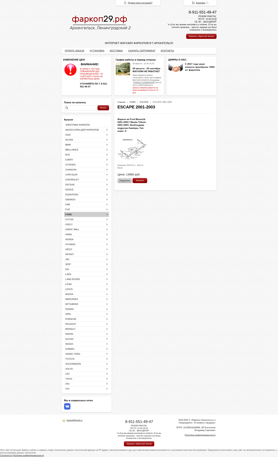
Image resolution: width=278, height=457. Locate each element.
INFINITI (69, 254)
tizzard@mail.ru (75, 420)
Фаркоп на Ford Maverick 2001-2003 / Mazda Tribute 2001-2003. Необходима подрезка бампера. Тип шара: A (131, 125)
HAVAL (68, 234)
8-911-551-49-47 (203, 12)
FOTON (69, 219)
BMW (68, 144)
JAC (67, 259)
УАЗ (67, 383)
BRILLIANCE (71, 149)
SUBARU (69, 349)
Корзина (200, 2)
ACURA (69, 139)
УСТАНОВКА (97, 50)
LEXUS (69, 289)
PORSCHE (70, 319)
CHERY (69, 159)
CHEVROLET (72, 179)
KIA (67, 269)
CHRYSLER (71, 174)
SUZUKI (69, 339)
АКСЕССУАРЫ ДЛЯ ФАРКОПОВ (82, 130)
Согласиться (6, 455)
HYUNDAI (70, 244)
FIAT (67, 209)
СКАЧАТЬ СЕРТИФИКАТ (141, 50)
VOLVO (69, 369)
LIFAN (68, 284)
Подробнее (124, 180)
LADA (68, 274)
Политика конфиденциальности (200, 435)
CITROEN (70, 164)
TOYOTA (69, 359)
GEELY (69, 224)
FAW (67, 204)
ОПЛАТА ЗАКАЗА (74, 50)
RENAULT (70, 329)
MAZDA (69, 294)
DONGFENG (71, 194)
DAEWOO (70, 199)
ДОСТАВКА (116, 50)
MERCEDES (71, 299)
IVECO (68, 249)
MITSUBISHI (71, 304)
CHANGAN (70, 169)
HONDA (69, 239)
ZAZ (67, 374)
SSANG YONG (72, 354)
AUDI (68, 134)
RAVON (69, 334)
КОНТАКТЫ (167, 50)
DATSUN (69, 184)
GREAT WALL (72, 229)
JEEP (68, 264)
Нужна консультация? (140, 2)
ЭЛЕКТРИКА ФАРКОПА (77, 125)
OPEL (68, 314)
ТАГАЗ (68, 378)
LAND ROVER (72, 279)
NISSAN (69, 309)
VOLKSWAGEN (73, 364)
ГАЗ (67, 388)
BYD (67, 154)
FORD (68, 214)
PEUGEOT (70, 324)
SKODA (69, 344)
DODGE (69, 189)
